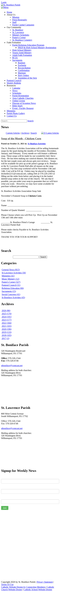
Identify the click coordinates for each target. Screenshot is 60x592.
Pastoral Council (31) (11, 285)
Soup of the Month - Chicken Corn (21, 138)
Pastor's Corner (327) (11, 282)
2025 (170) (6, 313)
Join (5, 508)
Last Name (6, 487)
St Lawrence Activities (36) (14, 273)
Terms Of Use (7, 584)
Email (3, 497)
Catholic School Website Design (38, 589)
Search (30, 121)
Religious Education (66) (13, 288)
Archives (25, 133)
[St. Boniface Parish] (10, 5)
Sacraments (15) (9, 291)
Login (3, 2)
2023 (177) (6, 320)
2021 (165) (6, 326)
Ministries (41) (8, 276)
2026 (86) (6, 310)
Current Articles (13, 133)
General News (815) (11, 269)
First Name (6, 476)
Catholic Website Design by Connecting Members (23, 587)
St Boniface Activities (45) (13, 297)
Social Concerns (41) (11, 294)
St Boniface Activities (37, 144)
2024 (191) (6, 317)
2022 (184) (6, 323)
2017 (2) (5, 338)
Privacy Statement (45, 582)
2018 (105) (6, 335)
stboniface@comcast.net (11, 365)
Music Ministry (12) (10, 279)
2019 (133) (6, 332)
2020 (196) (6, 329)
